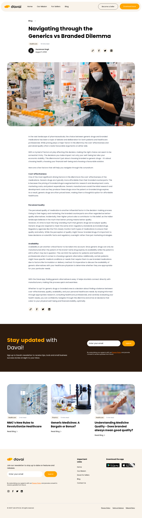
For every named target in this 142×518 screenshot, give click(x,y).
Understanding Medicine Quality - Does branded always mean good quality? (114, 426)
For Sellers (55, 6)
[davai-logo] (12, 6)
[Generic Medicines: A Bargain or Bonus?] (71, 399)
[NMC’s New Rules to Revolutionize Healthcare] (27, 399)
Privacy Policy (116, 352)
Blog (67, 6)
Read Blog (11, 431)
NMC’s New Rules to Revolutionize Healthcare (24, 424)
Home (30, 6)
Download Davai (129, 6)
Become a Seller (108, 6)
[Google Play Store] (113, 465)
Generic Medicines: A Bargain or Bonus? (65, 424)
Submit (128, 343)
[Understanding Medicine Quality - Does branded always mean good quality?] (115, 399)
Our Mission (42, 6)
